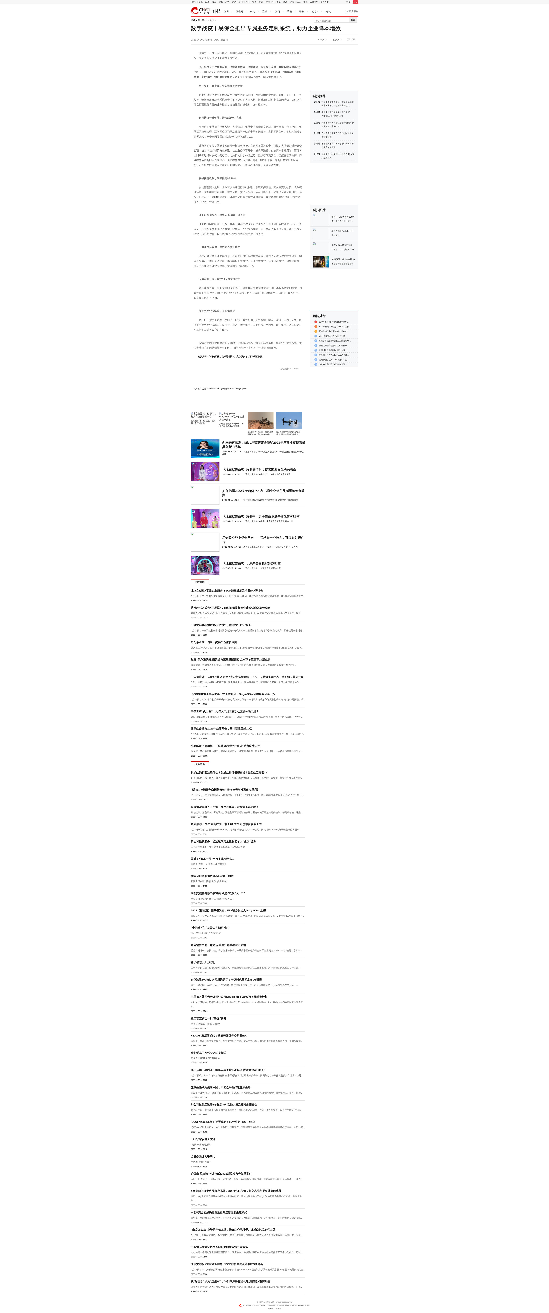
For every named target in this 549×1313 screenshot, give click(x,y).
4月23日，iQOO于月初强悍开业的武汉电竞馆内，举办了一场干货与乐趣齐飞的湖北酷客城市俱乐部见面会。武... (248, 699)
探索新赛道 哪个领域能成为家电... (334, 322)
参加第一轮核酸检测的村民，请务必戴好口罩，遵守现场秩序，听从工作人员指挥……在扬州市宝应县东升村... (246, 751)
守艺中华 (276, 2)
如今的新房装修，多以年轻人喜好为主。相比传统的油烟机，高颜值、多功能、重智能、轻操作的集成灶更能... (246, 778)
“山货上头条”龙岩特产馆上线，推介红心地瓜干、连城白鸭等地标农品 (233, 1229)
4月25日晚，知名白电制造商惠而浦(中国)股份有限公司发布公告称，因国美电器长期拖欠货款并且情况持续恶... (247, 1075)
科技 (227, 2)
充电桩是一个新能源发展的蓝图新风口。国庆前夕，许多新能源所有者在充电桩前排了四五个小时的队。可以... (246, 1252)
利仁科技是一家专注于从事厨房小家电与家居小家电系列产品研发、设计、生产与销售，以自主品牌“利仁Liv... (246, 1110)
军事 (207, 2)
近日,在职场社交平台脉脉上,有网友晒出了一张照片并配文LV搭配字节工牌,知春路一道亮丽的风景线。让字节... (246, 717)
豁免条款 (288, 1305)
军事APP (314, 2)
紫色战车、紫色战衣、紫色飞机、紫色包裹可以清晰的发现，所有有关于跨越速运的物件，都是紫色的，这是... (246, 812)
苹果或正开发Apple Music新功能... (334, 355)
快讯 (211, 20)
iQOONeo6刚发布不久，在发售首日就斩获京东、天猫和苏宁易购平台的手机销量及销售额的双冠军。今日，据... (248, 1127)
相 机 (328, 11)
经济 (241, 2)
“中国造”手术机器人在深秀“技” (210, 927)
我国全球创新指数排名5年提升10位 (212, 875)
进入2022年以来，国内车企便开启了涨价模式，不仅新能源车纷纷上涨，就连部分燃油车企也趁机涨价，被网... (247, 647)
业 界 (226, 11)
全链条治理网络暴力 (203, 1156)
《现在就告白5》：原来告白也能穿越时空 (251, 563)
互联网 (239, 11)
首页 (194, 2)
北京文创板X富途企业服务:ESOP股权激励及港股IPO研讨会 (227, 590)
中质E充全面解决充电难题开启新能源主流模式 (219, 1212)
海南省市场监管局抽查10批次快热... (335, 341)
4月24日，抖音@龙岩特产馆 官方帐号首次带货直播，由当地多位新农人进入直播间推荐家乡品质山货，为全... (246, 1235)
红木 (292, 2)
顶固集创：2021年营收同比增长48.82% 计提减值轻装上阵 (226, 824)
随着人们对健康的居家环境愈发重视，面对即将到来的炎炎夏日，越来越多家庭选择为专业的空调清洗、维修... (246, 613)
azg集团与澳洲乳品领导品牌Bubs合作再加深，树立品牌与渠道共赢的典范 (236, 1190)
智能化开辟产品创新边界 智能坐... (334, 345)
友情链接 (296, 1305)
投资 (254, 2)
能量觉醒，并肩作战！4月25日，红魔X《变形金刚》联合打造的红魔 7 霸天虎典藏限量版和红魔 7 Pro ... (243, 665)
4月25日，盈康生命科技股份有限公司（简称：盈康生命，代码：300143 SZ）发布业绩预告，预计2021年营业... (247, 734)
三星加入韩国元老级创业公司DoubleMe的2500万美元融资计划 (229, 996)
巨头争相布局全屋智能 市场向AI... (334, 331)
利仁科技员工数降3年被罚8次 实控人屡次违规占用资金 (224, 1104)
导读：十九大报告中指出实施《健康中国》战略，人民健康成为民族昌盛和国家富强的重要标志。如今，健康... (246, 1093)
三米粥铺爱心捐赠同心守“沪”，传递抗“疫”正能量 (221, 625)
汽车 (214, 2)
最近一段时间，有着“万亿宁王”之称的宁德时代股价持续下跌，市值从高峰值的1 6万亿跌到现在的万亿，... (244, 985)
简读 (305, 2)
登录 (356, 2)
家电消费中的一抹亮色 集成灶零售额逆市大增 (218, 945)
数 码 (277, 11)
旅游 (234, 2)
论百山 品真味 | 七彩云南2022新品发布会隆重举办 (221, 1173)
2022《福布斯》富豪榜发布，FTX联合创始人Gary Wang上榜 (228, 910)
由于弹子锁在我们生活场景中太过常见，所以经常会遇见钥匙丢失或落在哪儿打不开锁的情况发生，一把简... (245, 968)
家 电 (252, 11)
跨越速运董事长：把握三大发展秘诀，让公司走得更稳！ (225, 806)
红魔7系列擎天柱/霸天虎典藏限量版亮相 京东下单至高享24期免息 (230, 659)
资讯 (201, 2)
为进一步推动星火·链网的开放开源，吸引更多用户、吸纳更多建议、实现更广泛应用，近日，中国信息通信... (246, 682)
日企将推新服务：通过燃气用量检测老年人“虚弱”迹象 (223, 841)
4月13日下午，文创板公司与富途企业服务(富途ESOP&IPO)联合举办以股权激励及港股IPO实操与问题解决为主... (248, 596)
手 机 (289, 11)
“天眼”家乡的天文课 (203, 1139)
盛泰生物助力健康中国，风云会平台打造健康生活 (221, 1087)
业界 (317, 112)
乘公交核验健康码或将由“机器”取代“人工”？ (218, 893)
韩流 (299, 2)
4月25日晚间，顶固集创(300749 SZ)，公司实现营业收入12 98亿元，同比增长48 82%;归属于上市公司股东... (246, 829)
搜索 (353, 20)
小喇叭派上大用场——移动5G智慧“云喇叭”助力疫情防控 (225, 745)
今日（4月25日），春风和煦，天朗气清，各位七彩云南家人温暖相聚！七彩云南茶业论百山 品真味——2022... (247, 1179)
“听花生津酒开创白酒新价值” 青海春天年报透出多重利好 (225, 789)
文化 (268, 2)
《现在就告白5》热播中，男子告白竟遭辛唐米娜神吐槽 (261, 516)
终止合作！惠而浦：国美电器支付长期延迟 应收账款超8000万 (228, 1070)
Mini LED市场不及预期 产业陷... (333, 336)
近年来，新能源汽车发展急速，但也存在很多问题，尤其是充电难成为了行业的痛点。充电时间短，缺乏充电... (246, 1218)
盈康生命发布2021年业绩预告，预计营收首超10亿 (221, 728)
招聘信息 (272, 1305)
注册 (348, 2)
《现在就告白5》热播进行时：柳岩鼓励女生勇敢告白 (259, 469)
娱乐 (248, 2)
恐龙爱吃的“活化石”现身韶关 (208, 1052)
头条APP (325, 2)
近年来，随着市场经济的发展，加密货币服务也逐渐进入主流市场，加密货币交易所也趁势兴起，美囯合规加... (246, 1041)
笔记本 (315, 11)
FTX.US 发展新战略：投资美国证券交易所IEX (219, 1035)
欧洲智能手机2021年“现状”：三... (333, 360)
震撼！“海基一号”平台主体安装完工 (212, 858)
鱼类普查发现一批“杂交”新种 (208, 1018)
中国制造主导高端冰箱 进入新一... (334, 350)
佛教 (285, 2)
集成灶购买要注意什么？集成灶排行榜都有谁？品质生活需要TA (229, 772)
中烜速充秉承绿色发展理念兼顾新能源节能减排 (219, 1246)
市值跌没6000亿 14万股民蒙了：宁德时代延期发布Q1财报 (226, 979)
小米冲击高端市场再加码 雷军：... (334, 364)
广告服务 (255, 1305)
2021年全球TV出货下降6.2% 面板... (335, 326)
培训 (261, 2)
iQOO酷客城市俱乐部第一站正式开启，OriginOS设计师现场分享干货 (233, 694)
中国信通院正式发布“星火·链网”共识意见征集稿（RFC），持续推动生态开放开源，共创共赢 (247, 676)
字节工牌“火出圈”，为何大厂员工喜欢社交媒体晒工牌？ (225, 711)
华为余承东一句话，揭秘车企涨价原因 (214, 642)
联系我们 (263, 1305)
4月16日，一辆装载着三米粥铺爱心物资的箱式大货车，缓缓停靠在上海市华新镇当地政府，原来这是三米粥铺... (247, 630)
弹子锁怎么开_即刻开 (204, 962)
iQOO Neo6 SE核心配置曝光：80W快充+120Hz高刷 (223, 1121)
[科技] (200, 10)
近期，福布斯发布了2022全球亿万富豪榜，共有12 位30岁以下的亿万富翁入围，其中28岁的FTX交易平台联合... (247, 916)
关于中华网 (246, 1305)
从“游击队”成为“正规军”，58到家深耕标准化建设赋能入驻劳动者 (230, 607)
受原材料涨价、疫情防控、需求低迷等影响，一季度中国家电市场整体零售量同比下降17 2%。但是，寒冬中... (246, 950)
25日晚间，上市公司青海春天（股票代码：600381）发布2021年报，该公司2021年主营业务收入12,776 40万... (247, 795)
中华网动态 (305, 1305)
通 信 (264, 11)
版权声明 (280, 1305)
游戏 (221, 2)
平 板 (301, 11)
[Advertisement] (239, 404)
